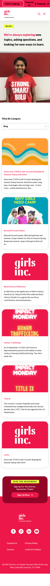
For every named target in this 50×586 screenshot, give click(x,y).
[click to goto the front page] (25, 517)
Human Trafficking (12, 342)
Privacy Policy (31, 543)
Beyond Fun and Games (14, 230)
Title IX (7, 398)
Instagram (21, 531)
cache (6, 455)
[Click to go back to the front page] (20, 14)
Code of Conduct (33, 549)
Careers (10, 549)
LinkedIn (29, 531)
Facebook (13, 531)
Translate (41, 4)
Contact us (12, 543)
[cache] (25, 437)
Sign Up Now (23, 495)
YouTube (36, 531)
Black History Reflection (15, 286)
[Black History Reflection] (25, 268)
